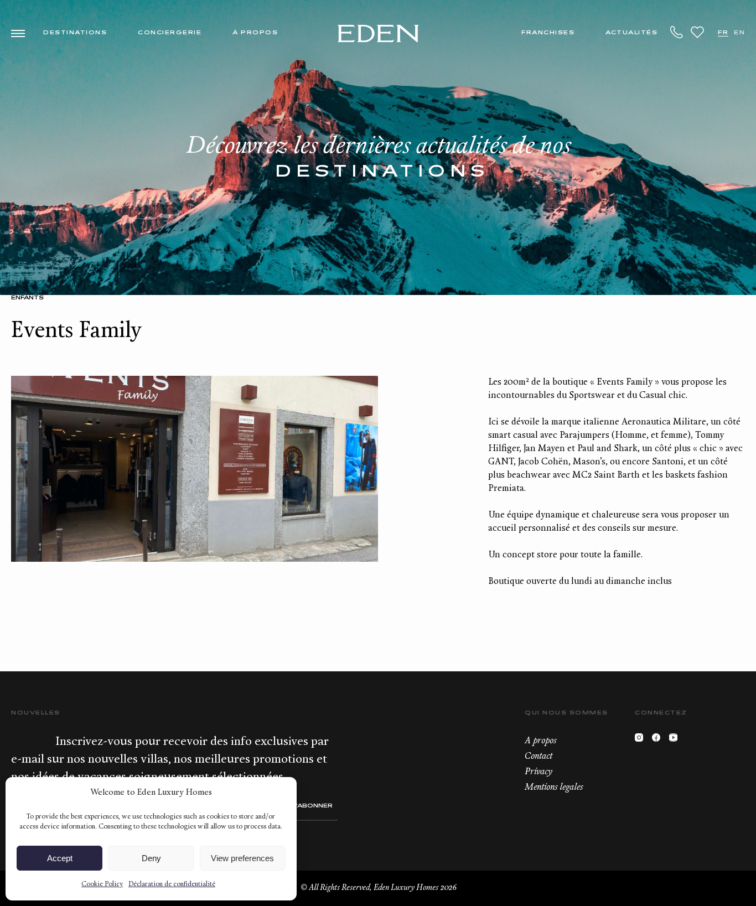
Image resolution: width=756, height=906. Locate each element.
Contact (538, 756)
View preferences (242, 858)
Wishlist (697, 32)
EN (739, 33)
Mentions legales (554, 787)
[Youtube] (676, 740)
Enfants (27, 298)
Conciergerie (169, 33)
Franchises (547, 33)
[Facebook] (659, 740)
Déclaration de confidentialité (171, 884)
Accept (60, 858)
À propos (255, 33)
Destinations (75, 33)
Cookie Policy (102, 884)
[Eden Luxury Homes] (378, 34)
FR (723, 33)
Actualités (631, 33)
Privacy (538, 772)
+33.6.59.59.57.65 (676, 32)
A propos (540, 741)
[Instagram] (642, 740)
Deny (151, 858)
